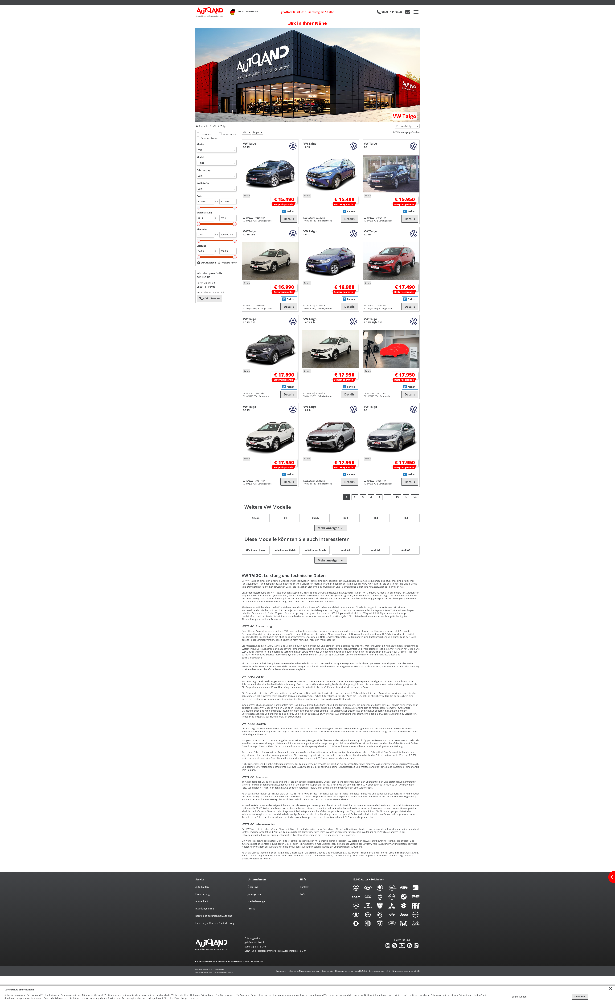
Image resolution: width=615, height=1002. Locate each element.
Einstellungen (519, 996)
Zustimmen (580, 996)
